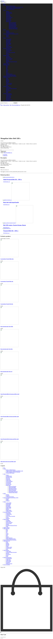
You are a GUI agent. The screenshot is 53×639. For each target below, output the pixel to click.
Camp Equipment (6, 86)
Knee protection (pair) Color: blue (7, 349)
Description (5, 154)
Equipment (8, 36)
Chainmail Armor (9, 12)
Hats (7, 67)
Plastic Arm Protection (12, 22)
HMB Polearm (8, 57)
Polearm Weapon (6, 55)
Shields (7, 35)
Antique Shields (8, 502)
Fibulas (7, 82)
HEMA (4, 29)
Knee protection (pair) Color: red (6, 371)
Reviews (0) (5, 155)
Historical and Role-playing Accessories (9, 76)
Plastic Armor (8, 21)
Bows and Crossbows (7, 48)
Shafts (7, 62)
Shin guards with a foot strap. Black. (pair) (8, 461)
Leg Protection (8, 19)
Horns (7, 92)
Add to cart (3, 151)
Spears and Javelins (9, 58)
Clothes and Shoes (6, 64)
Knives (7, 91)
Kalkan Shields (8, 44)
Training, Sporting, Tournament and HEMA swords (14, 7)
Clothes (7, 69)
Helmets (7, 11)
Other (7, 78)
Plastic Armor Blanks (12, 23)
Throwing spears (9, 59)
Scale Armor (8, 15)
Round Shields (8, 40)
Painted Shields (8, 43)
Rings (7, 85)
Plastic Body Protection (12, 24)
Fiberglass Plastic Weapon (13, 28)
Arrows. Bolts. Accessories (10, 52)
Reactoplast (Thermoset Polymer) (11, 61)
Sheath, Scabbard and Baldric (11, 75)
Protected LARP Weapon (10, 9)
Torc (7, 68)
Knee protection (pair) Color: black (7, 326)
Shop (4, 467)
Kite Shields (8, 42)
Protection (7, 31)
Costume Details (8, 84)
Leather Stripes (8, 96)
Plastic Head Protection (12, 25)
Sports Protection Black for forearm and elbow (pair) (10, 394)
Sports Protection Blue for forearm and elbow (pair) (10, 416)
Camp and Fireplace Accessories (11, 88)
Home (2, 105)
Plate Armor (8, 14)
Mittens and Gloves (9, 74)
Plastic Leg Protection (12, 26)
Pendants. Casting (9, 83)
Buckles (7, 79)
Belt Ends (7, 80)
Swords (4, 468)
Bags (7, 71)
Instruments (8, 98)
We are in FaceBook (6, 100)
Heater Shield (8, 41)
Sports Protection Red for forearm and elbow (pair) (10, 439)
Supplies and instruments (7, 93)
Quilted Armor (8, 16)
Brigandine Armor (9, 13)
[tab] (27, 154)
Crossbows (8, 51)
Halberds (7, 60)
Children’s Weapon (6, 63)
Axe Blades (8, 56)
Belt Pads (7, 81)
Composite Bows (9, 50)
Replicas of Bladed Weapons (10, 6)
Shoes (7, 70)
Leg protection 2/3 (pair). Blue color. (7, 281)
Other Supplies (8, 97)
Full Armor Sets (8, 20)
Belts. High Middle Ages (16, 105)
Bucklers (7, 45)
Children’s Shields (9, 47)
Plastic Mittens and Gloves (13, 27)
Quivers (7, 53)
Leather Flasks (8, 87)
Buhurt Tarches (8, 46)
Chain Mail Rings (9, 94)
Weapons (7, 30)
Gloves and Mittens (9, 17)
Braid (7, 66)
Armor (4, 10)
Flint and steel (8, 90)
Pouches (7, 536)
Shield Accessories (9, 99)
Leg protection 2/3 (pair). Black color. (7, 258)
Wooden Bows (8, 49)
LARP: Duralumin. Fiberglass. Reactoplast (13, 8)
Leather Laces (8, 95)
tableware (7, 89)
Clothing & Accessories (10, 32)
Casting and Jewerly (6, 77)
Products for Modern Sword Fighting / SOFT (10, 33)
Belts (7, 65)
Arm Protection (8, 18)
